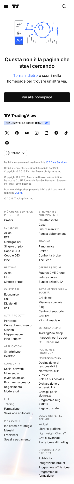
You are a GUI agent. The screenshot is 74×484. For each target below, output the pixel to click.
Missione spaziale (50, 302)
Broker (43, 251)
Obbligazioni (12, 242)
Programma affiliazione (54, 467)
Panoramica (46, 246)
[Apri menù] (6, 6)
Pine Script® (12, 338)
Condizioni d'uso (50, 358)
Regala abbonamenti (52, 233)
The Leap (45, 260)
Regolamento (13, 387)
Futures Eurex (48, 277)
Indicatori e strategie (18, 426)
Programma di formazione (48, 473)
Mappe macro (13, 334)
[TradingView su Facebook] (17, 133)
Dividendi (10, 303)
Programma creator (17, 382)
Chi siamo (45, 297)
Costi (42, 224)
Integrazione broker (52, 462)
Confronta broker (50, 255)
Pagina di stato (49, 408)
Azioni (8, 233)
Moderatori (11, 391)
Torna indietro (25, 75)
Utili (6, 299)
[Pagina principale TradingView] (15, 6)
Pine (7, 260)
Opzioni (9, 329)
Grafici (8, 220)
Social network (14, 368)
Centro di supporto (51, 311)
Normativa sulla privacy (49, 372)
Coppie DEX (12, 255)
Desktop (9, 356)
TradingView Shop (51, 333)
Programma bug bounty (49, 401)
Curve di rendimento (17, 325)
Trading (9, 404)
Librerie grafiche (50, 428)
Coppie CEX (12, 251)
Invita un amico (14, 377)
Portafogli (10, 320)
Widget (43, 424)
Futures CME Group (52, 272)
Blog (42, 306)
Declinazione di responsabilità (49, 364)
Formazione (12, 408)
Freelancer (11, 435)
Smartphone (12, 351)
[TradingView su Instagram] (36, 133)
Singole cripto (13, 246)
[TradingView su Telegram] (56, 133)
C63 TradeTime (49, 342)
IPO (6, 308)
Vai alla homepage (37, 97)
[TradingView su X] (7, 133)
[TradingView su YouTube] (27, 133)
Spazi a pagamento (17, 439)
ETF (6, 237)
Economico (11, 294)
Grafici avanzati (49, 437)
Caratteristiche (48, 220)
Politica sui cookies (51, 379)
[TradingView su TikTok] (66, 133)
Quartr (18, 192)
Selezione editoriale (17, 413)
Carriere (44, 315)
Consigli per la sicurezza (48, 393)
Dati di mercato (49, 229)
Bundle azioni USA (51, 281)
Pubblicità (45, 458)
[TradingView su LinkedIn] (46, 133)
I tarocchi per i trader (53, 337)
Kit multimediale (49, 320)
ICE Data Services (56, 162)
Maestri (9, 430)
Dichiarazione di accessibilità (49, 385)
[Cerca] (64, 6)
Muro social (11, 373)
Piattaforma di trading (53, 442)
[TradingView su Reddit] (7, 143)
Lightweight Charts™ (52, 433)
